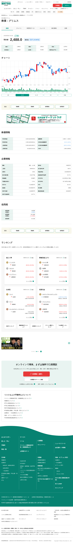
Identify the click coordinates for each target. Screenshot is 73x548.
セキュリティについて (41, 510)
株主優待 (54, 28)
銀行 (54, 11)
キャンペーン (45, 8)
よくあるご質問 (28, 1)
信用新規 (47, 106)
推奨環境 (56, 518)
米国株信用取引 (42, 462)
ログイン (67, 5)
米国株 (22, 11)
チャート (19, 28)
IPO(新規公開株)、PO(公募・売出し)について (16, 410)
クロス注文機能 (24, 474)
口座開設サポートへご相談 (36, 379)
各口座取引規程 (4, 510)
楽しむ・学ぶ (17, 8)
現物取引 (3, 460)
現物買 (17, 106)
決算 (66, 28)
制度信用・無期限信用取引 (9, 465)
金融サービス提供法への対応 (7, 518)
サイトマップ (59, 488)
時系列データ (31, 28)
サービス (30, 8)
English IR (48, 1)
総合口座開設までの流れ (26, 477)
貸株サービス (4, 477)
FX (32, 11)
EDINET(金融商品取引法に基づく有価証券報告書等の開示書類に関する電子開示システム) (24, 502)
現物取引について (8, 400)
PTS (2, 480)
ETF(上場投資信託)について (11, 403)
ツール (37, 8)
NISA (45, 11)
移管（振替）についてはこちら (46, 384)
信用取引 (3, 462)
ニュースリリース (60, 443)
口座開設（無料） (37, 374)
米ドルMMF (58, 484)
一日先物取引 (58, 462)
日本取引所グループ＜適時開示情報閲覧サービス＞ (14, 497)
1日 (8, 95)
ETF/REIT (22, 463)
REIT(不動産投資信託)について (12, 408)
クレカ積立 (60, 11)
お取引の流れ (23, 479)
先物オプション (38, 11)
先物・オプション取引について (12, 415)
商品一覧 (12, 11)
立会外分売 (23, 461)
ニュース (42, 28)
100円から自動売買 (43, 476)
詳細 (65, 95)
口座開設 (57, 5)
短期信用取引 (6, 468)
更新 (17, 35)
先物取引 (57, 460)
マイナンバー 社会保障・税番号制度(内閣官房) (13, 499)
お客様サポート (64, 8)
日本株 (18, 11)
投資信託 (28, 11)
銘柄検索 (69, 1)
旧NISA (58, 471)
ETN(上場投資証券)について (11, 405)
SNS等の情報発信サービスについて (9, 521)
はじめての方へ (8, 8)
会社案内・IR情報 (38, 1)
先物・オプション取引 (61, 457)
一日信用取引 (6, 470)
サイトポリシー (22, 518)
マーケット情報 (54, 8)
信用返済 (62, 106)
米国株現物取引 (42, 460)
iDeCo (49, 11)
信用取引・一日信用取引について (12, 413)
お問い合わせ (20, 1)
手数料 (24, 8)
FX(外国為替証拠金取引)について (12, 417)
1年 (50, 95)
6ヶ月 (36, 95)
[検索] (65, 2)
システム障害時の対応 (6, 514)
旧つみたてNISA (60, 473)
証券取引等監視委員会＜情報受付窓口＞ (42, 497)
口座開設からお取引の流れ (26, 384)
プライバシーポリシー (41, 518)
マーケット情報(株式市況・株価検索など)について (17, 398)
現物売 (32, 106)
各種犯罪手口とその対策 (24, 510)
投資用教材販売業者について (25, 514)
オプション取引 (59, 465)
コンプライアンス (40, 514)
